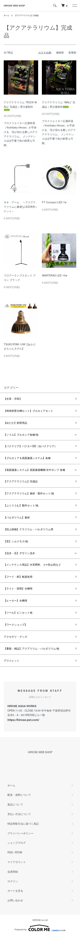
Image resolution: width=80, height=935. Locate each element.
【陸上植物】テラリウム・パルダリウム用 (28, 529)
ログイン (12, 881)
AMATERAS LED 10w (54, 275)
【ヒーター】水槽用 (15, 600)
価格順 (60, 52)
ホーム (6, 15)
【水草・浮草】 (13, 398)
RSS (10, 852)
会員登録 (12, 871)
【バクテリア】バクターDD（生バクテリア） (30, 446)
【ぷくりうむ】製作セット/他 (21, 505)
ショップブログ (16, 842)
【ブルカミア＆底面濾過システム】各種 (27, 458)
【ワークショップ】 (15, 624)
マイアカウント (16, 862)
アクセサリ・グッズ (15, 636)
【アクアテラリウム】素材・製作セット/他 (29, 493)
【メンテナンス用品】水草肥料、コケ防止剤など (32, 564)
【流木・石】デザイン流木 (19, 553)
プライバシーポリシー (20, 833)
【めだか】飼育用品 (15, 423)
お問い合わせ (15, 900)
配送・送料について (19, 795)
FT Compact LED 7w (54, 202)
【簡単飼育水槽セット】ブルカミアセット (28, 411)
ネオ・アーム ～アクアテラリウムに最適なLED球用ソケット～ (20, 206)
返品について (15, 804)
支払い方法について (19, 814)
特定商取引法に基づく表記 (23, 823)
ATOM (18, 852)
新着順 (72, 52)
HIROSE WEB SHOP (14, 5)
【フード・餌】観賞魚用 (18, 576)
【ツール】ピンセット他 (18, 612)
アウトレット (11, 660)
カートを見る (15, 890)
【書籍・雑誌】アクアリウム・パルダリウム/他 (31, 648)
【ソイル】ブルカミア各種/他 (21, 434)
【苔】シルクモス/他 (16, 541)
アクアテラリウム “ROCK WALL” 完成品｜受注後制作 (20, 104)
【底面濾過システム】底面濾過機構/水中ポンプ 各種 (34, 470)
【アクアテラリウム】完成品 (27, 15)
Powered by (21, 929)
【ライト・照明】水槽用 (18, 588)
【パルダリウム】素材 (17, 517)
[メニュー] (74, 5)
